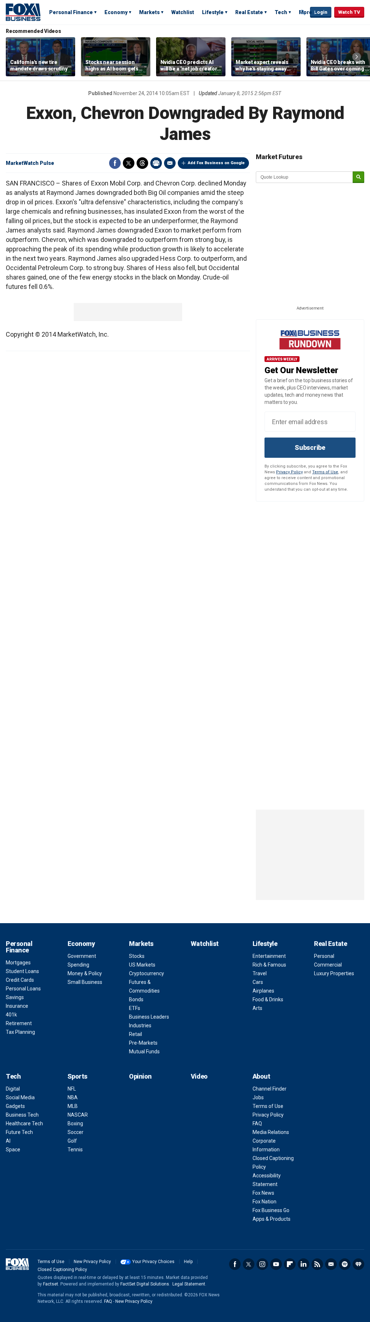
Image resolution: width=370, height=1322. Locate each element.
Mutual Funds (144, 1051)
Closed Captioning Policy (62, 1269)
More (305, 12)
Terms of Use (325, 472)
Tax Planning (20, 1032)
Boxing (75, 1123)
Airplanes (263, 991)
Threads (142, 163)
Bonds (136, 999)
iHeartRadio (358, 1264)
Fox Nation (264, 1201)
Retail (135, 1034)
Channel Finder (270, 1089)
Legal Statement (188, 1284)
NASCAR (78, 1115)
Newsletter (331, 1264)
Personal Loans (23, 989)
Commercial (328, 965)
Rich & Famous (269, 965)
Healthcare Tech (24, 1123)
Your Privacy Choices (153, 1261)
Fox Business (23, 12)
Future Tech (19, 1132)
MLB (73, 1106)
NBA (73, 1097)
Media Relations (271, 1132)
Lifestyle (213, 12)
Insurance (17, 1006)
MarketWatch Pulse (30, 163)
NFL (72, 1089)
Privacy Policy (289, 472)
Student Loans (22, 971)
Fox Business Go (271, 1210)
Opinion (140, 1076)
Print (156, 163)
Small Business (85, 982)
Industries (140, 1025)
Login (320, 12)
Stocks (137, 956)
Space (13, 1149)
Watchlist (182, 12)
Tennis (75, 1149)
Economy (116, 12)
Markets (149, 12)
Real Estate (249, 12)
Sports (77, 1076)
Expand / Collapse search (302, 13)
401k (11, 1015)
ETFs (134, 1008)
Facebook (115, 163)
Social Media (20, 1097)
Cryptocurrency (146, 973)
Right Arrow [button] (356, 56)
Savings (15, 997)
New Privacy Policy (92, 1261)
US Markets (142, 965)
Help (188, 1261)
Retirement (19, 1023)
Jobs (258, 1097)
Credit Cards (20, 980)
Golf (72, 1141)
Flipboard (290, 1264)
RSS (317, 1264)
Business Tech (22, 1115)
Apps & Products (272, 1219)
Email (170, 163)
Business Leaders (149, 1017)
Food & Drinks (268, 999)
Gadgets (15, 1106)
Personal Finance (71, 12)
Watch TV (349, 12)
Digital (13, 1089)
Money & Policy (85, 973)
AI (8, 1141)
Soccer (75, 1132)
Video (199, 1076)
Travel (260, 973)
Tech (281, 12)
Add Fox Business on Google (216, 163)
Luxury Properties (334, 973)
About (261, 1076)
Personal (324, 956)
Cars (258, 982)
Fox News (263, 1193)
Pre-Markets (143, 1043)
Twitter (128, 163)
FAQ (257, 1123)
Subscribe (310, 447)
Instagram (262, 1264)
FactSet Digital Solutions (144, 1284)
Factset (50, 1284)
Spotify (344, 1264)
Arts (257, 1008)
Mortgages (18, 962)
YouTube (276, 1264)
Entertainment (269, 956)
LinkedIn (303, 1264)
